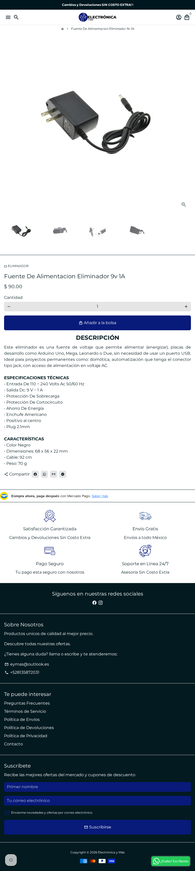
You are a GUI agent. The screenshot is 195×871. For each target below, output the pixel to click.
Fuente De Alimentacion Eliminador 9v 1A (102, 29)
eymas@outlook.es (27, 664)
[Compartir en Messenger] (62, 474)
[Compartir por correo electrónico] (53, 474)
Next (186, 126)
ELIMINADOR (16, 266)
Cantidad (13, 297)
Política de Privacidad (25, 735)
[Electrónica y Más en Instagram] (101, 602)
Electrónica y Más (111, 852)
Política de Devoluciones (29, 727)
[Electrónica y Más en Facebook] (94, 602)
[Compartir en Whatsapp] (44, 474)
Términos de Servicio (25, 711)
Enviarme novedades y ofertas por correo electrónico (51, 812)
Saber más (100, 495)
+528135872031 (22, 672)
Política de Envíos (22, 719)
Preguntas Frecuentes (27, 703)
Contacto (13, 744)
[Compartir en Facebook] (35, 474)
